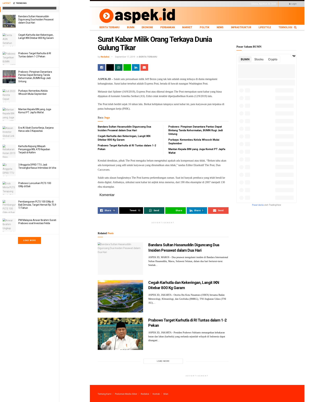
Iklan (165, 394)
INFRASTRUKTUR (186, 4)
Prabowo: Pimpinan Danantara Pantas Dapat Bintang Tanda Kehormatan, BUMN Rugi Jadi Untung (195, 130)
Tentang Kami (104, 394)
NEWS (173, 4)
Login (294, 4)
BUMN (120, 4)
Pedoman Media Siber (126, 394)
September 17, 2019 (125, 56)
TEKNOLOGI (213, 4)
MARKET (154, 4)
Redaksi (105, 56)
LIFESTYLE (201, 4)
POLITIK (164, 4)
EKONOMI (129, 4)
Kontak (156, 394)
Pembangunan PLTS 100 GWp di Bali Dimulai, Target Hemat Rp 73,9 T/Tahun (37, 204)
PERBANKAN (142, 4)
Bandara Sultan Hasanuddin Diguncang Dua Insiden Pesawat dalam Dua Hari (36, 19)
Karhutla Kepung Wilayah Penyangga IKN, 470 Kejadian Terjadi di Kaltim (34, 149)
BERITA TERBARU (106, 4)
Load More (29, 240)
